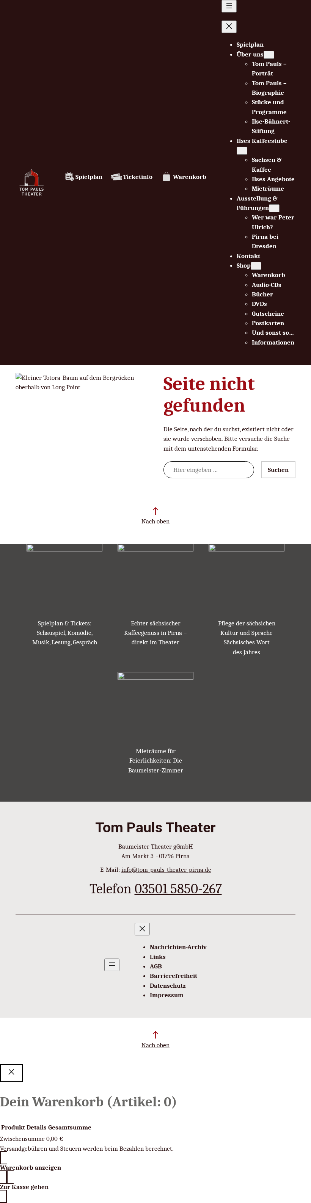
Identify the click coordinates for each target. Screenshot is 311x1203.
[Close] (11, 1073)
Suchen (278, 469)
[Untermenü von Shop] (256, 266)
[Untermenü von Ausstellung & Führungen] (274, 208)
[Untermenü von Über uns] (269, 55)
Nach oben (155, 521)
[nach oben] (155, 511)
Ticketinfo (137, 176)
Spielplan (88, 176)
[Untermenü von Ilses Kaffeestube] (242, 151)
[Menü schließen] (229, 26)
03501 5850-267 (178, 888)
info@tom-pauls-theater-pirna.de (166, 869)
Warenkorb (189, 176)
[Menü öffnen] (229, 6)
